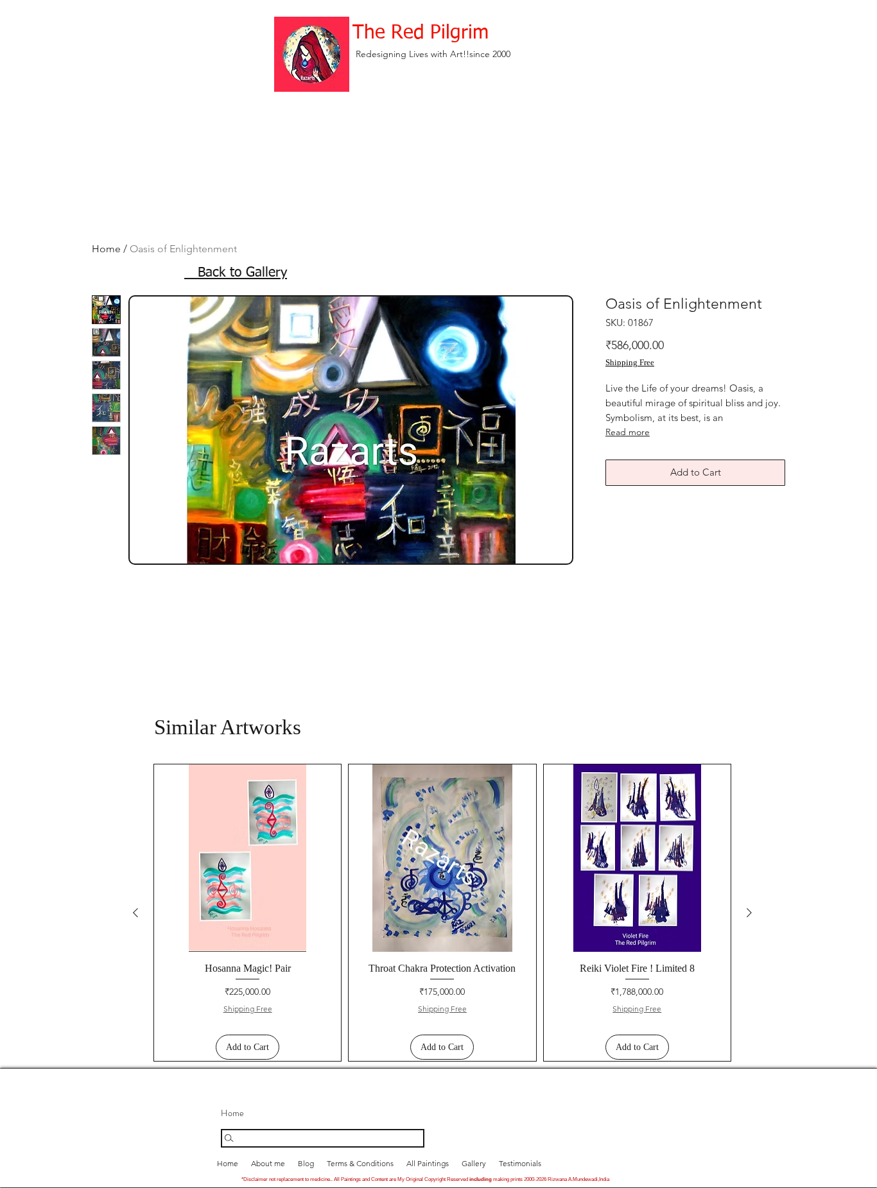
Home (106, 249)
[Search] (322, 1138)
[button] (473, 1163)
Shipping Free (629, 362)
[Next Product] (749, 912)
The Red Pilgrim (420, 33)
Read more (627, 432)
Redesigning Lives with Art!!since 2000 (433, 54)
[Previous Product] (135, 912)
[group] (442, 913)
